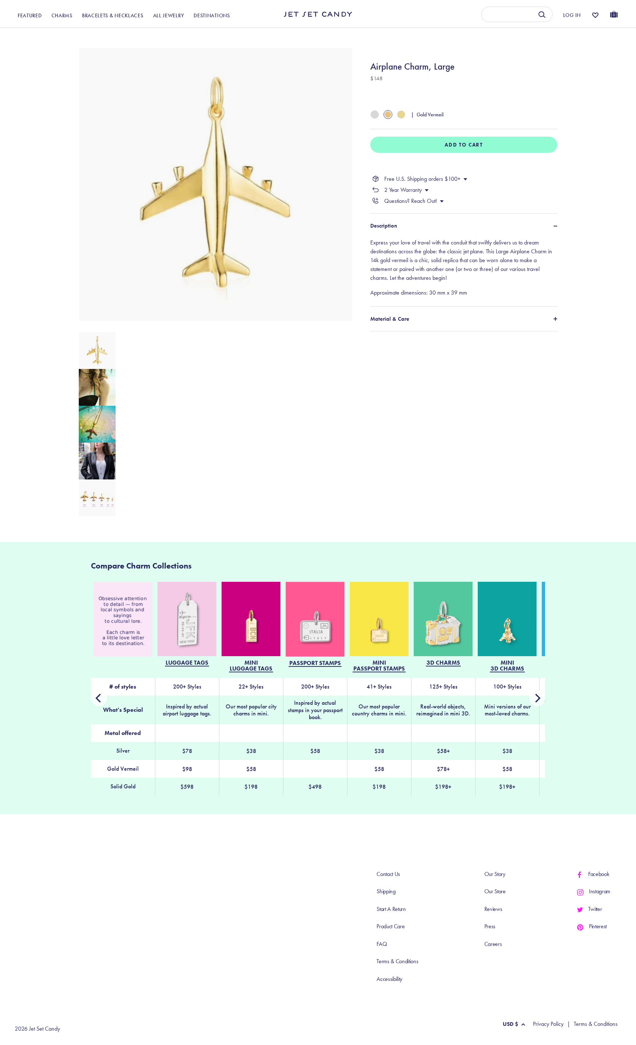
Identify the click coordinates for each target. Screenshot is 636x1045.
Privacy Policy (548, 1024)
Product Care (390, 926)
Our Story (494, 874)
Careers (493, 944)
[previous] (537, 698)
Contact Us (388, 874)
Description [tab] (383, 225)
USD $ (510, 1024)
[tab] (463, 267)
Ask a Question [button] (581, 36)
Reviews (493, 909)
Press (489, 926)
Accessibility (389, 979)
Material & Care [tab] (389, 319)
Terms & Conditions (397, 961)
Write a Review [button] (469, 36)
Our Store (495, 891)
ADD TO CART (464, 144)
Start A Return (391, 909)
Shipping (386, 891)
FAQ (382, 944)
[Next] (99, 698)
